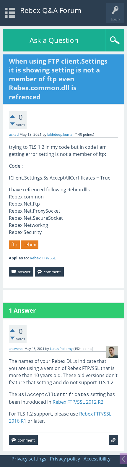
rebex (29, 244)
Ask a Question (54, 40)
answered (16, 349)
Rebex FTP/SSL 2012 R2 (78, 402)
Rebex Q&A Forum (50, 10)
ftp (14, 244)
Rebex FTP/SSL (43, 258)
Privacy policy (65, 458)
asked (14, 134)
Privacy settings (29, 458)
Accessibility (97, 458)
